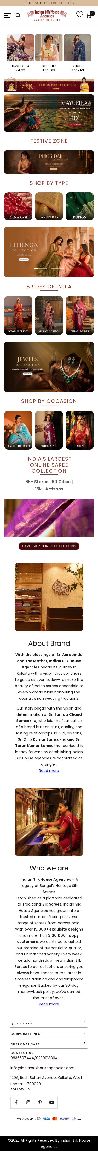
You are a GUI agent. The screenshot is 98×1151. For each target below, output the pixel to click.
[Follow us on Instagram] (28, 1102)
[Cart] (88, 15)
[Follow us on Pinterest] (40, 1102)
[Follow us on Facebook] (16, 1102)
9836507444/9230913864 (34, 1058)
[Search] (18, 15)
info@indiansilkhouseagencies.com (42, 1067)
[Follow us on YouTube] (51, 1102)
